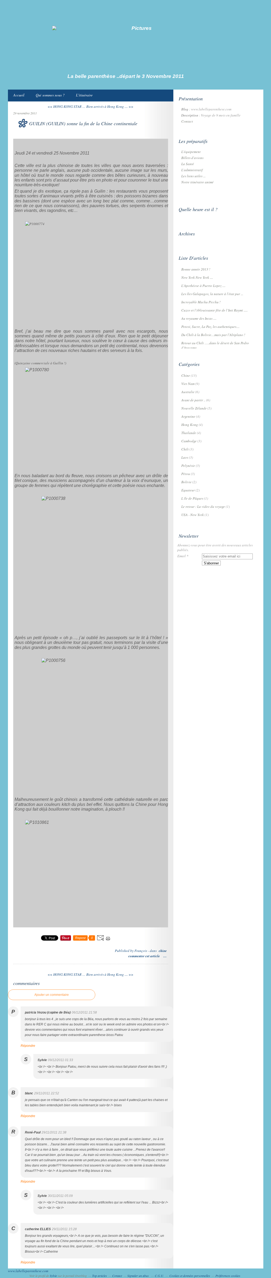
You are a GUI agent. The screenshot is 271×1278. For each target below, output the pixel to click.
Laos (184, 457)
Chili (185, 449)
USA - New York (192, 514)
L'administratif (192, 170)
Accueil (18, 94)
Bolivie (186, 482)
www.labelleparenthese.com (28, 1270)
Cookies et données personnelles (189, 1276)
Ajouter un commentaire (51, 995)
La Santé (187, 163)
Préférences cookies (227, 1276)
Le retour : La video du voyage (203, 506)
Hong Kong (189, 424)
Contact (187, 121)
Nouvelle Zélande (194, 408)
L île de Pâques (192, 498)
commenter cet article (144, 956)
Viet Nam (188, 383)
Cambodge (189, 441)
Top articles (99, 1276)
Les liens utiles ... (193, 176)
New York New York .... (197, 277)
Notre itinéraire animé (197, 182)
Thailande (188, 432)
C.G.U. (159, 1276)
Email (181, 556)
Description (190, 115)
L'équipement (191, 151)
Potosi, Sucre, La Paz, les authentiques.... (210, 326)
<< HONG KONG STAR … (66, 106)
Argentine (188, 416)
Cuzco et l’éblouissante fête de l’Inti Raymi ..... (214, 310)
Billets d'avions (192, 157)
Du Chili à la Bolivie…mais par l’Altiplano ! (213, 334)
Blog (184, 109)
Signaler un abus (138, 1276)
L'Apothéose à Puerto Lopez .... (203, 285)
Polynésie (188, 465)
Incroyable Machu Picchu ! (200, 302)
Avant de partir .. (193, 400)
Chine (163, 950)
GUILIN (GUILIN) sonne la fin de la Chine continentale (83, 123)
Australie (188, 391)
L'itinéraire (84, 94)
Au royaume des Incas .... (198, 318)
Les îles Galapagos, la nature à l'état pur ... (212, 293)
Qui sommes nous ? (50, 94)
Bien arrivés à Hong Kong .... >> (109, 106)
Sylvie (53, 1276)
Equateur (188, 490)
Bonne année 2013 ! (195, 269)
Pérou (185, 473)
